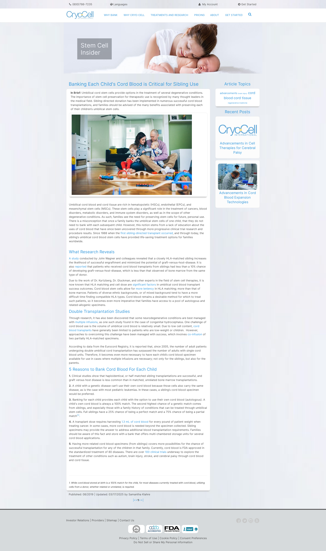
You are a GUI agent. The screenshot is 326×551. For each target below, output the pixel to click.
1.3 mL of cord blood (135, 421)
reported (80, 266)
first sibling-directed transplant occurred (147, 233)
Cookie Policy (168, 538)
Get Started (248, 4)
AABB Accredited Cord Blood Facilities (154, 529)
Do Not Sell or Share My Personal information (163, 542)
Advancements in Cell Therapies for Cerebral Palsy (237, 147)
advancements (228, 93)
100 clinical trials (155, 452)
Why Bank (110, 15)
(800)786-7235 (82, 4)
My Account (209, 4)
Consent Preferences (193, 538)
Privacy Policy (128, 538)
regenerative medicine (237, 103)
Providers (98, 520)
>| (142, 500)
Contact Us (127, 520)
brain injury (242, 93)
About (214, 15)
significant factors (144, 284)
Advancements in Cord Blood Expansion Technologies (237, 197)
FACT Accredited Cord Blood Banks (136, 529)
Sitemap (111, 520)
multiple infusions (86, 322)
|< (134, 500)
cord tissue (242, 98)
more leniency (145, 288)
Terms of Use (148, 538)
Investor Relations (77, 520)
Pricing (199, 15)
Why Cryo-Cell (134, 15)
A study (74, 258)
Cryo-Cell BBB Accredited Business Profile (189, 529)
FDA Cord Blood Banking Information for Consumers (172, 529)
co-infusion (195, 334)
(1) (78, 415)
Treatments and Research (169, 15)
